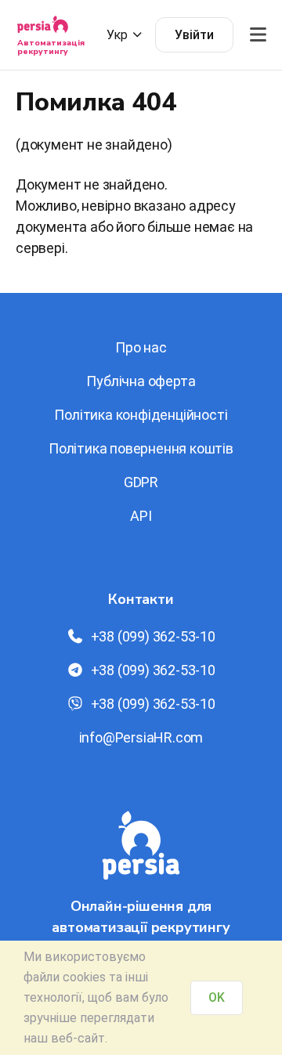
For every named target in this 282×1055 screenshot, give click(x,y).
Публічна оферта (140, 381)
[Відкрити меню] (257, 34)
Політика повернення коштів (141, 448)
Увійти (194, 34)
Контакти (140, 599)
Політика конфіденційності (140, 414)
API (140, 516)
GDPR (141, 482)
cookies (84, 977)
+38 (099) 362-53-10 (153, 636)
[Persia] (42, 29)
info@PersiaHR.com (141, 737)
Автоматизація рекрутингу (51, 47)
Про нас (141, 347)
